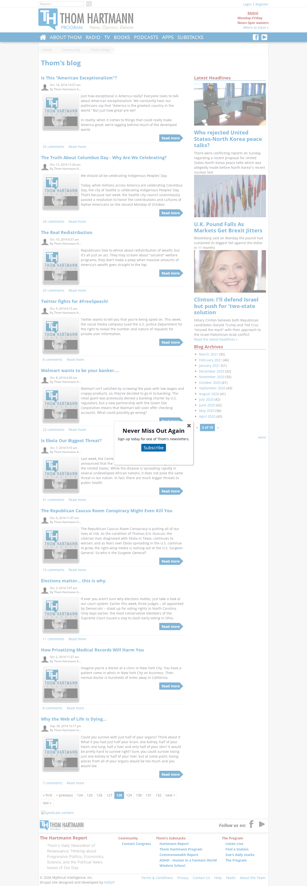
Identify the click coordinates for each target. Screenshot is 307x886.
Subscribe (154, 447)
